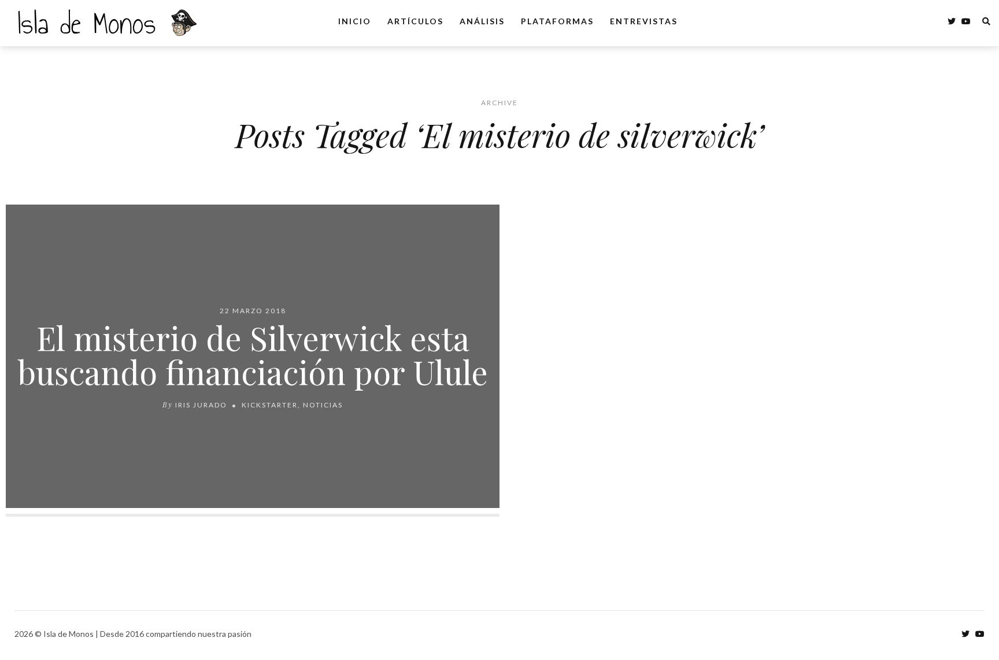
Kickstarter (270, 405)
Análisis (482, 21)
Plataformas (557, 21)
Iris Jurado (201, 405)
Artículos (415, 21)
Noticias (323, 405)
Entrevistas (644, 21)
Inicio (354, 21)
